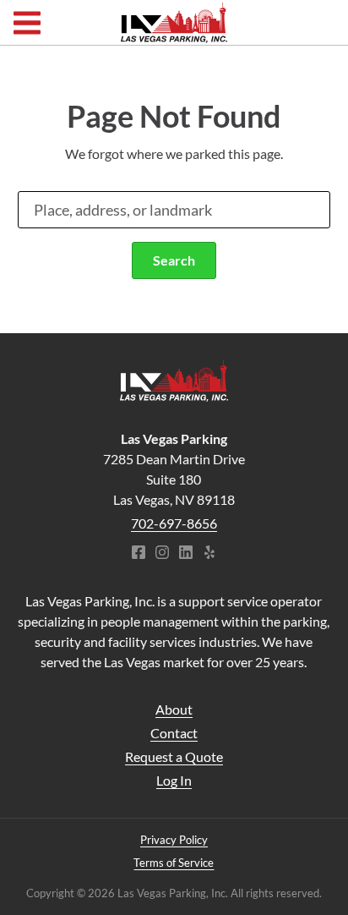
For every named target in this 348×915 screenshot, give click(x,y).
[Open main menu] (27, 22)
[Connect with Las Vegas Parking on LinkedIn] (186, 554)
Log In (174, 780)
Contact (174, 733)
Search (174, 260)
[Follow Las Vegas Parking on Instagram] (162, 554)
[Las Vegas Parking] (174, 381)
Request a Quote (174, 756)
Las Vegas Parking (173, 23)
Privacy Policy (174, 840)
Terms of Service (173, 862)
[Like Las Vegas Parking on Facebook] (138, 554)
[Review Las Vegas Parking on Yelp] (209, 554)
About (174, 709)
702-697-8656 (174, 523)
